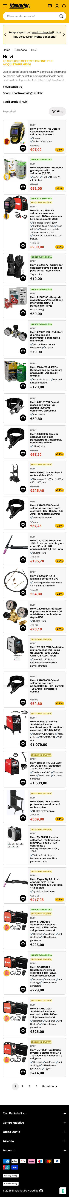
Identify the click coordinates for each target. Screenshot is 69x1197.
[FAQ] (50, 6)
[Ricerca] (61, 16)
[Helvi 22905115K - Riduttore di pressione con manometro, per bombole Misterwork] (15, 333)
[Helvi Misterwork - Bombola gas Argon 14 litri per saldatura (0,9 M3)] (15, 168)
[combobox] (34, 16)
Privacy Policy (10, 1175)
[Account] (57, 6)
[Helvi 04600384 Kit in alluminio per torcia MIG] (15, 579)
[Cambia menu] (5, 6)
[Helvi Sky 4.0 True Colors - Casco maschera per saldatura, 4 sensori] (15, 132)
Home (6, 50)
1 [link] (15, 1086)
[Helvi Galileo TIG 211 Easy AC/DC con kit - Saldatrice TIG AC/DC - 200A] (15, 763)
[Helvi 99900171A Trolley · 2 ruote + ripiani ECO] (15, 473)
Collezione (21, 50)
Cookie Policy (10, 1183)
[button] (5, 34)
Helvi (33, 125)
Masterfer (17, 1190)
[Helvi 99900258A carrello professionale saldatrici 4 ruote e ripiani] (15, 802)
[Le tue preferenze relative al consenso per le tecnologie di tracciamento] (62, 1190)
